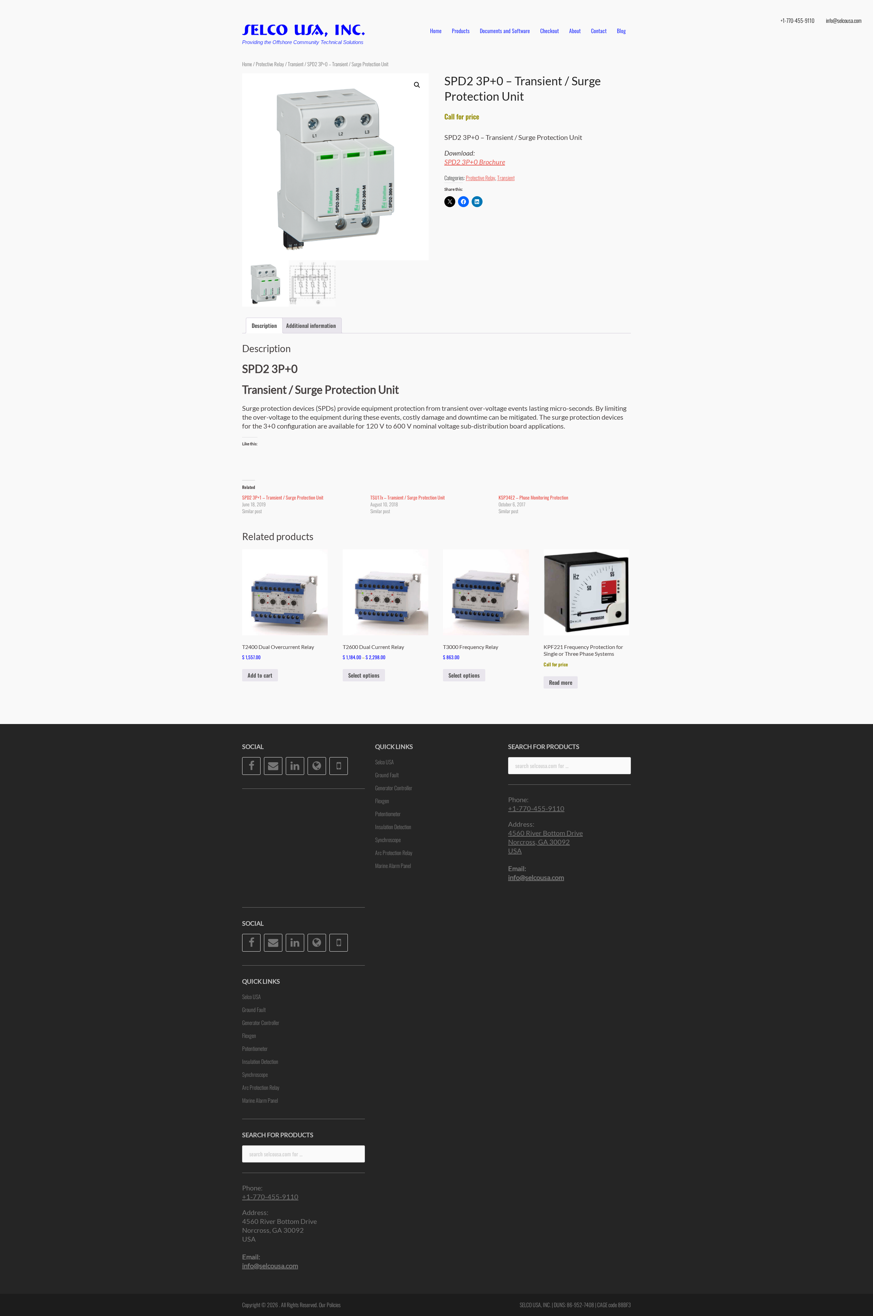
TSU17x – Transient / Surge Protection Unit (407, 497)
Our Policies (330, 1305)
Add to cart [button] (260, 675)
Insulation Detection (260, 1061)
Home (436, 31)
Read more (560, 682)
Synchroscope (255, 1074)
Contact (599, 31)
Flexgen (249, 1035)
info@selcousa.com (843, 20)
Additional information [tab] (311, 325)
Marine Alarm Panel (260, 1100)
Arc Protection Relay (260, 1087)
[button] (417, 85)
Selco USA (251, 997)
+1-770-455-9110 (797, 20)
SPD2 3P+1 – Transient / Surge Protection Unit (282, 497)
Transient (296, 64)
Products (461, 31)
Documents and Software (505, 31)
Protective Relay (270, 64)
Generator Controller (260, 1022)
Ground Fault (254, 1010)
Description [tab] (264, 325)
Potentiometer (255, 1048)
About (575, 31)
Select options (364, 675)
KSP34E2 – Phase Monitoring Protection (533, 497)
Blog (621, 31)
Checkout (549, 31)
